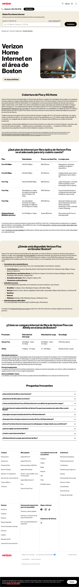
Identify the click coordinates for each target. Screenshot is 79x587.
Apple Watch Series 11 (27, 480)
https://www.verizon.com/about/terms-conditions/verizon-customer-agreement (21, 135)
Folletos (3, 535)
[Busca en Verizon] (63, 3)
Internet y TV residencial (8, 474)
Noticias (3, 518)
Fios (22, 484)
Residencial (5, 31)
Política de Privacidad (28, 554)
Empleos (3, 513)
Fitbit (42, 480)
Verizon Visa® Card (26, 488)
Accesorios (4, 461)
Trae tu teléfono (5, 482)
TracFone (4, 486)
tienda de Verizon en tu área (20, 309)
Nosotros (4, 509)
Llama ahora (29, 9)
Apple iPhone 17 (25, 457)
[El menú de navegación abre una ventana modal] (76, 3)
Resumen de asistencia (67, 457)
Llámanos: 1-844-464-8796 (12, 9)
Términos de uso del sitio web (31, 564)
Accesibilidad (64, 486)
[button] (39, 394)
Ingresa (62, 474)
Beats (42, 467)
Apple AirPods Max (26, 469)
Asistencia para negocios (68, 469)
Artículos (4, 530)
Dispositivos (5, 457)
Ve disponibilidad (11, 79)
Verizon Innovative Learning (9, 526)
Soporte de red (64, 491)
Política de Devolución (67, 461)
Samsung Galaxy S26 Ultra (29, 465)
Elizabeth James (45, 484)
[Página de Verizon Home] (6, 4)
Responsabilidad (6, 522)
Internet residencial (16, 31)
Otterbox (43, 459)
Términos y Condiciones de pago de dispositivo (29, 516)
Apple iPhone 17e (26, 461)
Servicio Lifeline (65, 482)
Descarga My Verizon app (68, 478)
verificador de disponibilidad (15, 230)
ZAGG (42, 463)
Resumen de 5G (6, 539)
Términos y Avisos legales (28, 511)
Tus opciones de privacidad (44, 554)
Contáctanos (64, 465)
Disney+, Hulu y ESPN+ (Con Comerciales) (29, 475)
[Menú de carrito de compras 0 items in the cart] (72, 3)
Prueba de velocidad (66, 495)
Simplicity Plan (5, 465)
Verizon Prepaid (6, 469)
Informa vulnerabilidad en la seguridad (29, 523)
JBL (41, 476)
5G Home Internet (8, 213)
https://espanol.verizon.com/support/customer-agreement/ (16, 134)
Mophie (42, 471)
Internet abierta (36, 559)
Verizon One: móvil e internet (9, 478)
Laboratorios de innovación (9, 543)
